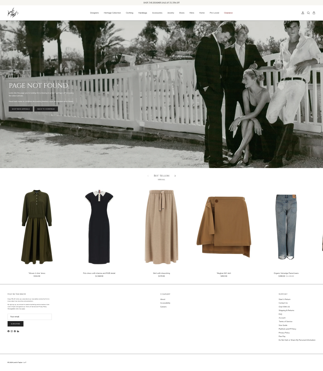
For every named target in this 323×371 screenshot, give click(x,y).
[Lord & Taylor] (13, 13)
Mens (192, 13)
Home (202, 13)
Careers (163, 307)
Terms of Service (285, 321)
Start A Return (284, 299)
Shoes (181, 13)
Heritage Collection (112, 13)
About (162, 299)
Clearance (228, 13)
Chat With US (284, 307)
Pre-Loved (214, 13)
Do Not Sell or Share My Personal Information (297, 340)
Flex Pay (282, 336)
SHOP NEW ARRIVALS (21, 109)
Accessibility (165, 303)
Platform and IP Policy (287, 329)
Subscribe (15, 324)
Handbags (142, 13)
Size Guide (283, 325)
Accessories (157, 13)
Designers (94, 13)
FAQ (280, 314)
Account (282, 318)
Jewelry (170, 13)
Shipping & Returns (286, 310)
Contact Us (283, 303)
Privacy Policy (284, 333)
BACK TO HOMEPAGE (46, 109)
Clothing (129, 13)
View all (161, 179)
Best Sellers (161, 175)
